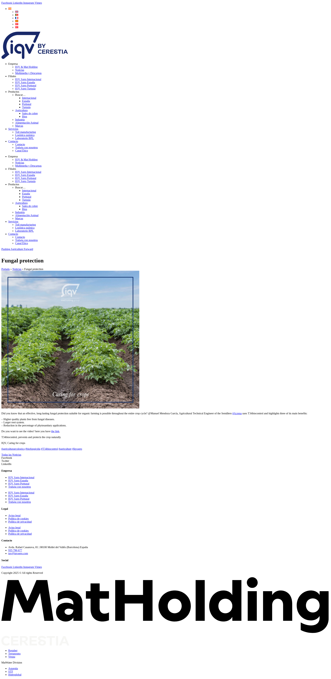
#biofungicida (32, 448)
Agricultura (21, 110)
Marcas (19, 125)
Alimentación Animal (26, 122)
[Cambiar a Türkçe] (16, 27)
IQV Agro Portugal (25, 85)
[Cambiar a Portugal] (16, 14)
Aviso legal (14, 515)
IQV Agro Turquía (25, 88)
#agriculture (65, 448)
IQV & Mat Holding (26, 66)
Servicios (13, 128)
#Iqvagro (77, 448)
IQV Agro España (25, 82)
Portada (5, 269)
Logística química (24, 135)
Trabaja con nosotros (26, 147)
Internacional (29, 97)
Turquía (26, 107)
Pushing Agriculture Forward (17, 249)
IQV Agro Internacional (28, 79)
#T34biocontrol (49, 448)
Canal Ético (21, 150)
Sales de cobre (30, 113)
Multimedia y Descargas (28, 73)
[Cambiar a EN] (16, 11)
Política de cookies (18, 518)
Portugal (26, 104)
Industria (20, 119)
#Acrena (237, 413)
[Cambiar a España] (16, 21)
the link (55, 431)
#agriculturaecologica (13, 448)
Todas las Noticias (11, 454)
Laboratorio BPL (24, 138)
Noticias (19, 70)
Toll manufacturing (25, 132)
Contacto (13, 141)
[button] (9, 8)
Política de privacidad (20, 521)
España (26, 101)
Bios (24, 116)
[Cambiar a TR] (16, 24)
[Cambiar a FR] (16, 18)
